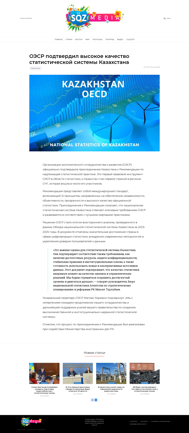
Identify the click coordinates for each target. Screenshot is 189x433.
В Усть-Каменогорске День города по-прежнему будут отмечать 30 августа (78, 389)
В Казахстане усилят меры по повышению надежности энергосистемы (111, 389)
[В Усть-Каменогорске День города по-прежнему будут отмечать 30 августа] (78, 373)
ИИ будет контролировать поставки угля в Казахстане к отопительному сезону (145, 389)
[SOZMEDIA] (94, 18)
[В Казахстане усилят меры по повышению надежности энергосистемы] (111, 373)
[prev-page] (92, 400)
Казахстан (35, 68)
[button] (167, 18)
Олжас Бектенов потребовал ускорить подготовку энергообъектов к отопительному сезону (44, 390)
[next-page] (95, 400)
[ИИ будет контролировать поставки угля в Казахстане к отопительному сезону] (145, 373)
